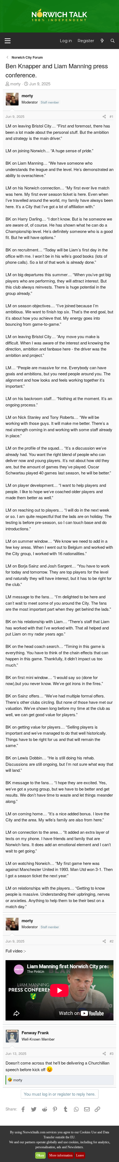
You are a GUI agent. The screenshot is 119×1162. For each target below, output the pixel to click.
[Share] (104, 116)
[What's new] (102, 41)
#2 (111, 941)
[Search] (112, 41)
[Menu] (7, 40)
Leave (80, 1155)
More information (61, 1155)
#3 (111, 1053)
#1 (111, 116)
